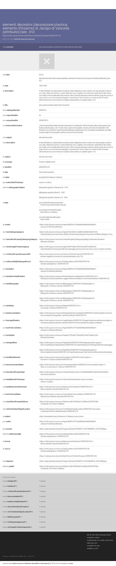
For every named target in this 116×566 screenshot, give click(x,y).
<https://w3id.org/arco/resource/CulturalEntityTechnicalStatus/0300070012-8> (67, 395)
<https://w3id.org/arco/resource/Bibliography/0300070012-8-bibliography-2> (67, 292)
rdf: (5, 203)
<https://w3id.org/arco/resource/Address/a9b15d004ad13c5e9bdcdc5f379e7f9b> (69, 403)
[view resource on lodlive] (112, 14)
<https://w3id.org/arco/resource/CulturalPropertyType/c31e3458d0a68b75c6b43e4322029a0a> (74, 373)
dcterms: (14, 187)
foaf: (8, 461)
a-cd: (12, 125)
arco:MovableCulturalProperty (49, 218)
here (71, 563)
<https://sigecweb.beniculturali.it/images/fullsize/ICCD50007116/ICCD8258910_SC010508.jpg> (73, 429)
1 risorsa (42, 481)
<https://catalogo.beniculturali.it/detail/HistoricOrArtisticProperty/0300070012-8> (68, 456)
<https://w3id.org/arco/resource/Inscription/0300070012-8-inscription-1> (65, 358)
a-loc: (15, 401)
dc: (5, 86)
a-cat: (17, 261)
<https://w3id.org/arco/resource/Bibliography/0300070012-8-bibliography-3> (67, 299)
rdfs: (8, 47)
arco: (11, 110)
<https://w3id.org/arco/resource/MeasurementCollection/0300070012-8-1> (66, 388)
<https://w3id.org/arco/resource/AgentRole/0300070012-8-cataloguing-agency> (76, 351)
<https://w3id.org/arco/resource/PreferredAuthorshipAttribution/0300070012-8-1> (74, 277)
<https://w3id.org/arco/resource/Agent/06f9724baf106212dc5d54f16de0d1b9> (75, 248)
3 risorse (42, 517)
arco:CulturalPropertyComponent (52, 204)
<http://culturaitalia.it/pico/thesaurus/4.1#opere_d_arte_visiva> (61, 416)
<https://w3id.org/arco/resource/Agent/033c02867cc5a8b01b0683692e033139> (76, 233)
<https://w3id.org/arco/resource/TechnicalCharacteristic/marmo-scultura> (66, 381)
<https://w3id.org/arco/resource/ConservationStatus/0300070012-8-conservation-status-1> (72, 366)
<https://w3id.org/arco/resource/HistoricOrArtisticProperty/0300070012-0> (66, 255)
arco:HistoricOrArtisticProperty (50, 211)
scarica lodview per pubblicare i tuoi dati (18, 556)
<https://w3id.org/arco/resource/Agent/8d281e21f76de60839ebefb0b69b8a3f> (67, 226)
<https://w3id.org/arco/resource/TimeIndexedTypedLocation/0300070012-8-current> (69, 410)
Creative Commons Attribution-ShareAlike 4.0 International (30, 563)
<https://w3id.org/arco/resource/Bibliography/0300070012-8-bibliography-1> (67, 285)
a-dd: (11, 357)
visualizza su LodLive (93, 537)
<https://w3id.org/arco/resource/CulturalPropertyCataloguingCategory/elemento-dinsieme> (72, 240)
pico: (13, 182)
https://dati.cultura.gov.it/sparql (101, 535)
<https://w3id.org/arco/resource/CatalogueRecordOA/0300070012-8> (64, 263)
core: (9, 142)
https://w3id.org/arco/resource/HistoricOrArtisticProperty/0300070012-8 (32, 36)
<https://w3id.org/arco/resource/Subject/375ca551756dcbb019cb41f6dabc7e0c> (69, 336)
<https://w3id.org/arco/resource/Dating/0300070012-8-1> (60, 307)
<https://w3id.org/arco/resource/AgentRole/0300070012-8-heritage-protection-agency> (76, 344)
